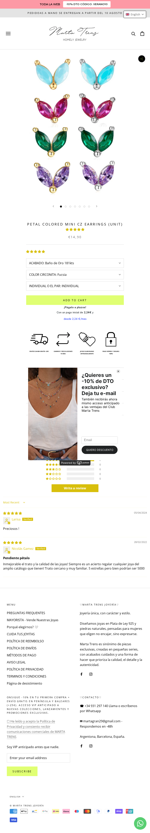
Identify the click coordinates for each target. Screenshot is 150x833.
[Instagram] (90, 673)
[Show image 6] (84, 207)
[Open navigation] (8, 33)
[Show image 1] (61, 207)
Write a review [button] (75, 488)
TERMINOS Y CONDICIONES (26, 676)
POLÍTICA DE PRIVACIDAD (25, 669)
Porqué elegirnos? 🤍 (22, 627)
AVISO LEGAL (16, 662)
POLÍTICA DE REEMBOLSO (25, 641)
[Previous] (53, 206)
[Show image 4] (75, 207)
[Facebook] (81, 673)
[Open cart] (142, 33)
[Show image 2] (66, 207)
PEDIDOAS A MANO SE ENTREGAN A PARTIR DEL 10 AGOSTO (75, 13)
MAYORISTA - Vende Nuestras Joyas (32, 620)
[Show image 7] (89, 207)
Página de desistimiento (24, 683)
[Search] (133, 33)
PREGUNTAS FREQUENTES (26, 613)
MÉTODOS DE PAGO (21, 655)
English (15, 796)
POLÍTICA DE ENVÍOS (22, 648)
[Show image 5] (80, 207)
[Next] (96, 206)
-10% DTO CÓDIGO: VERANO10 (87, 4)
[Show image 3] (70, 207)
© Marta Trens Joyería (27, 805)
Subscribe (22, 771)
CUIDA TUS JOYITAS (21, 634)
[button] (75, 229)
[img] (12, 513)
